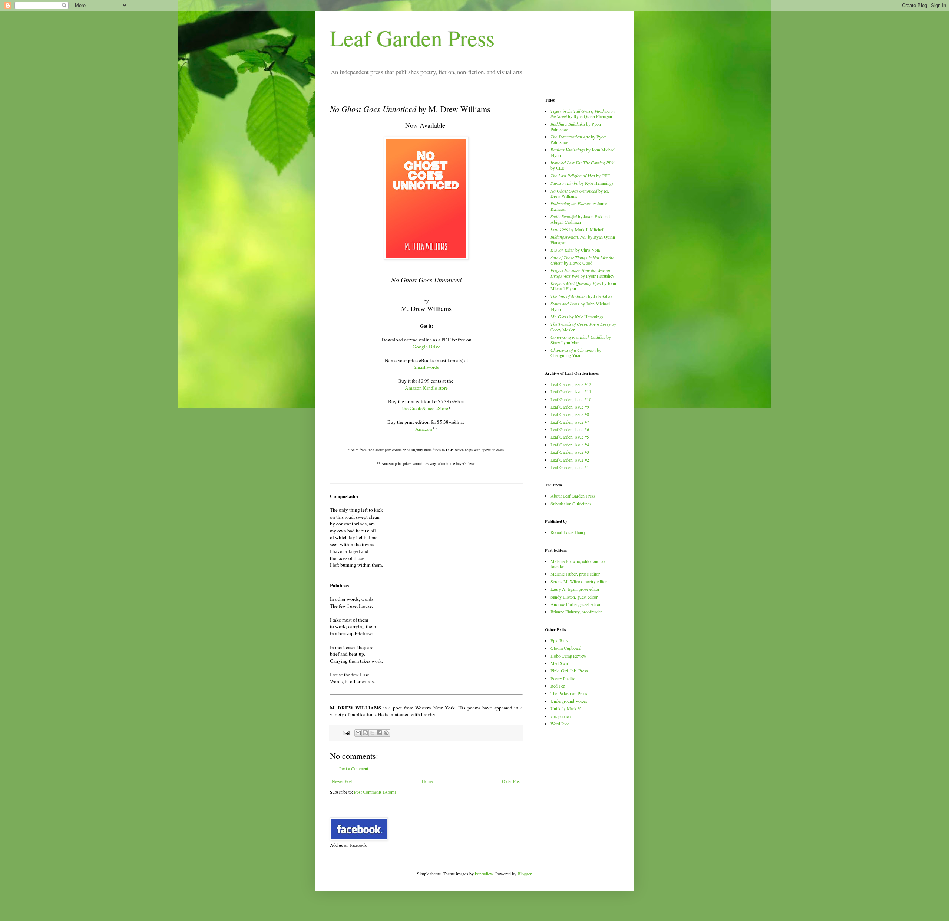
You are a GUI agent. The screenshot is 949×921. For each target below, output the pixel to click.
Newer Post (342, 781)
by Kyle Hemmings (582, 183)
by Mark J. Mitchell (577, 229)
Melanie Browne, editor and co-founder (578, 563)
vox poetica (560, 716)
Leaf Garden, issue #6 (569, 429)
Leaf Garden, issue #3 (569, 452)
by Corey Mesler (583, 326)
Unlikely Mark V (565, 708)
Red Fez (557, 686)
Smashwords (426, 367)
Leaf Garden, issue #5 (569, 437)
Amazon (423, 429)
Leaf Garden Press (412, 38)
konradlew (484, 873)
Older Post (511, 781)
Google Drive (426, 346)
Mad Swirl (559, 663)
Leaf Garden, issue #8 (569, 414)
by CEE (582, 165)
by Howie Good (582, 260)
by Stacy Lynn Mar (580, 339)
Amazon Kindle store (426, 387)
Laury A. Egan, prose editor (574, 589)
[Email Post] (346, 732)
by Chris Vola (575, 250)
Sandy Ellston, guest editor (574, 597)
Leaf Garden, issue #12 (570, 384)
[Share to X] (372, 733)
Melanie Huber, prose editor (575, 574)
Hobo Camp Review (568, 656)
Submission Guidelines (570, 504)
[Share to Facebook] (379, 733)
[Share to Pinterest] (386, 733)
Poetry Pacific (562, 678)
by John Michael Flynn (582, 152)
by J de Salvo (581, 296)
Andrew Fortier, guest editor (575, 604)
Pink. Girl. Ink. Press (569, 670)
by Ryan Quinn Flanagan (582, 113)
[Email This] (358, 733)
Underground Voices (568, 701)
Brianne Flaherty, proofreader (576, 611)
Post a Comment (353, 768)
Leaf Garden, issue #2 (569, 460)
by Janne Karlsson (578, 206)
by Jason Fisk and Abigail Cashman (580, 218)
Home (427, 781)
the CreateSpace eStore (425, 408)
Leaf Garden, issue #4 (569, 445)
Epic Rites (559, 640)
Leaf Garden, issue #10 (570, 399)
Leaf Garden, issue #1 (569, 467)
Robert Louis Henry (568, 532)
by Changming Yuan (575, 352)
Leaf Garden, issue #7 (569, 422)
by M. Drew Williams (579, 193)
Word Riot (559, 724)
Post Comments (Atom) (375, 792)
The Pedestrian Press (568, 693)
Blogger (524, 873)
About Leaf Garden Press (572, 496)
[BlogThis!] (365, 733)
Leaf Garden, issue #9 (569, 407)
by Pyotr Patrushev (575, 126)
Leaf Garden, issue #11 (570, 391)
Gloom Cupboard (565, 648)
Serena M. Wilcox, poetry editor (578, 581)
